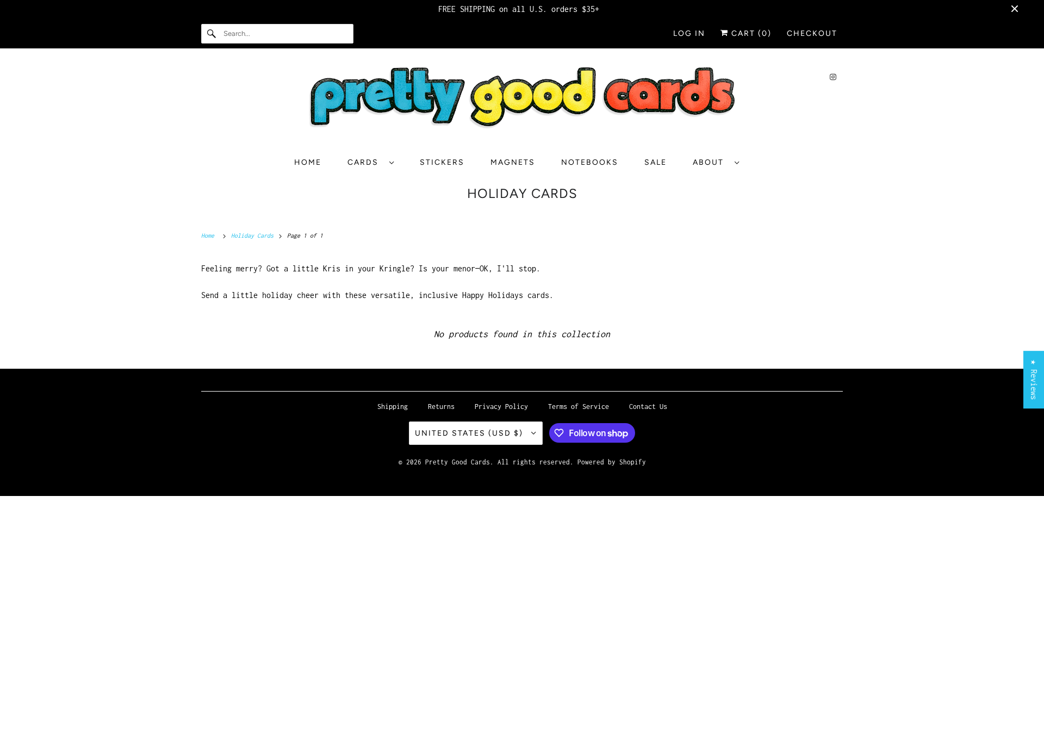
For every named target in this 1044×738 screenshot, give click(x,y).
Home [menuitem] (307, 162)
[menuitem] (371, 162)
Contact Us (648, 406)
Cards (365, 162)
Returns (441, 406)
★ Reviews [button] (1034, 379)
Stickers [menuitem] (442, 162)
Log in (689, 33)
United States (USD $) (470, 433)
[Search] (212, 34)
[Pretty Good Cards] (522, 102)
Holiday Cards (522, 193)
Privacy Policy (501, 406)
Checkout (812, 33)
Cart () (750, 33)
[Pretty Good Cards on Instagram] (833, 77)
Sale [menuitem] (655, 162)
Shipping (392, 406)
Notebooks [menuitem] (589, 162)
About (711, 162)
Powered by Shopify (611, 462)
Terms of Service (578, 406)
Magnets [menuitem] (512, 162)
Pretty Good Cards (457, 462)
